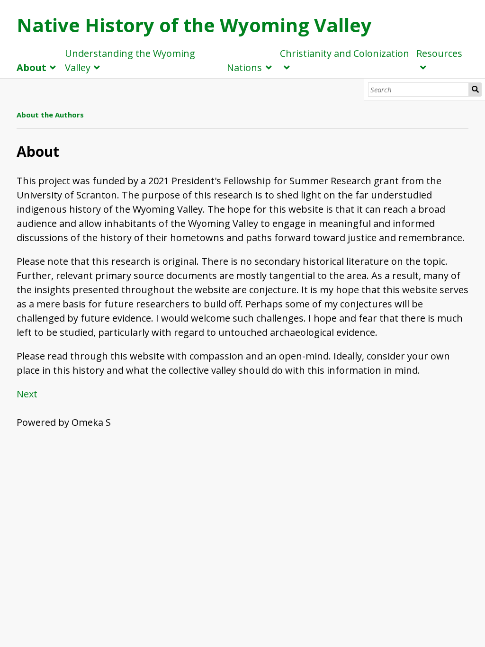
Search (475, 89)
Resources (439, 53)
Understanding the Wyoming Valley (130, 60)
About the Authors (50, 114)
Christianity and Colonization (344, 53)
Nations (244, 67)
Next (27, 393)
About (31, 67)
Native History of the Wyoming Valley (194, 25)
